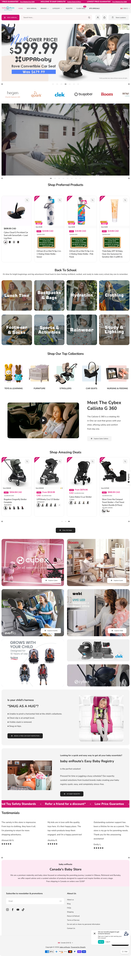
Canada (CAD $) (66, 943)
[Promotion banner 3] (98, 675)
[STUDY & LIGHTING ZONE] (114, 330)
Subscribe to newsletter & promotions (24, 893)
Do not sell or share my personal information (83, 924)
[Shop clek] (18, 94)
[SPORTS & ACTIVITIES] (49, 330)
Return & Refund (73, 916)
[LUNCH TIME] (17, 295)
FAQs (69, 908)
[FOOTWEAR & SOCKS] (17, 330)
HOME (20, 8)
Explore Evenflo (52, 631)
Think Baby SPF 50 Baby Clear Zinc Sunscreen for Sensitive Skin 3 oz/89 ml (112, 254)
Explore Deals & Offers (41, 2)
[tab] (53, 84)
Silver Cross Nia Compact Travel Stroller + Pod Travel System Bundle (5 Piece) (113, 502)
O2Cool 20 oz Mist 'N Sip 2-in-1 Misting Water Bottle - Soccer (49, 254)
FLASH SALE (81, 8)
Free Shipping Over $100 (87, 2)
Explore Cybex (53, 580)
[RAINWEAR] (82, 330)
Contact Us (71, 928)
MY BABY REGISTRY (73, 794)
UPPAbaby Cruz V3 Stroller (48, 499)
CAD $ (124, 9)
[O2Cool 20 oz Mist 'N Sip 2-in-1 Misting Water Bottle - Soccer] (49, 211)
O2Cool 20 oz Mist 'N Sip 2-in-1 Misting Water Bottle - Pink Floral (81, 254)
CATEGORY (56, 8)
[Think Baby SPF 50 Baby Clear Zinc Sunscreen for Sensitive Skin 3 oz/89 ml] (115, 211)
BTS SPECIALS (94, 8)
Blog (69, 904)
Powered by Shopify (78, 947)
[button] (27, 200)
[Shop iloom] (65, 94)
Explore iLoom (118, 580)
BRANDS (44, 8)
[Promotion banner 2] (98, 650)
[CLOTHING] (114, 295)
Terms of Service (73, 920)
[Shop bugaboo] (42, 94)
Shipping (70, 912)
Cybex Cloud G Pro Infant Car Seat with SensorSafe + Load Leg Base (16, 235)
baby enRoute (65, 947)
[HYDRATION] (82, 295)
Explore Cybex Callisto (101, 439)
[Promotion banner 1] (33, 662)
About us (70, 900)
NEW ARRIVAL (32, 8)
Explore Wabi (119, 631)
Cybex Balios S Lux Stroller (80, 497)
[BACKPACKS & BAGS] (49, 295)
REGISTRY (69, 8)
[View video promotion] (65, 140)
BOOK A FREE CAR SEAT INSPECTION (26, 736)
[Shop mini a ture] (89, 94)
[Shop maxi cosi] (113, 94)
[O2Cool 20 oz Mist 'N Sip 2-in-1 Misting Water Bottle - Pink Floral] (82, 211)
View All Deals (67, 530)
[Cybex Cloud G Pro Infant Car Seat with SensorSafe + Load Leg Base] (16, 211)
